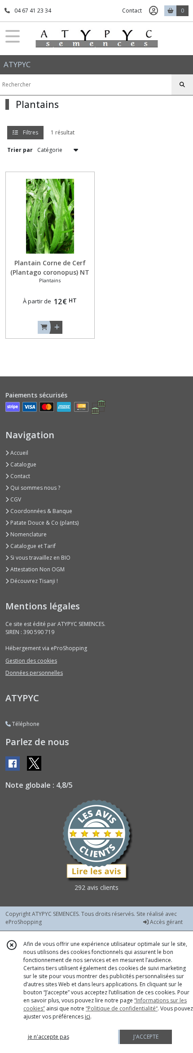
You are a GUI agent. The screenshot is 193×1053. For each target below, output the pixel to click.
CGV (15, 499)
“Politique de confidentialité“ (122, 1008)
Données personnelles (34, 673)
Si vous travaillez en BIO (39, 557)
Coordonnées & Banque (40, 511)
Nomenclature (28, 534)
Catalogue (22, 464)
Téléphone (25, 724)
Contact (132, 10)
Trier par (20, 150)
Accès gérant (166, 922)
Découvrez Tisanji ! (33, 581)
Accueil (18, 453)
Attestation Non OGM (37, 569)
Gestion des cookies (31, 661)
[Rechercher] (182, 84)
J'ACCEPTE (145, 1036)
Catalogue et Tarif (32, 546)
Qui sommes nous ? (34, 488)
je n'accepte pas (48, 1036)
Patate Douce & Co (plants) (44, 522)
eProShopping (23, 922)
